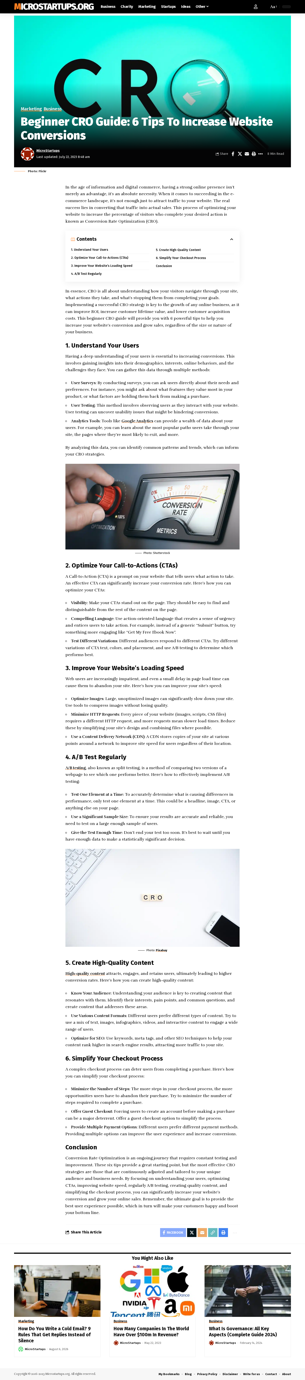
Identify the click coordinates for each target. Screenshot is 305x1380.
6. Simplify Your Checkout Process (181, 258)
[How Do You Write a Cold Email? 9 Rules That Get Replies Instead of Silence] (57, 1291)
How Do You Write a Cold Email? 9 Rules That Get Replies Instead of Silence (54, 1335)
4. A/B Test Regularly (86, 274)
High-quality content (85, 973)
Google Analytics (137, 421)
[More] (260, 153)
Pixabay (161, 950)
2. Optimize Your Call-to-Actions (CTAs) (99, 258)
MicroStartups (48, 151)
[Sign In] (255, 6)
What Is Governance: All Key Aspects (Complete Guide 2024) (243, 1332)
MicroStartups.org (54, 6)
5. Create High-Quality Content (178, 250)
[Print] (254, 153)
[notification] (264, 6)
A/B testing (75, 767)
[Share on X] (240, 153)
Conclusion (164, 266)
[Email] (247, 153)
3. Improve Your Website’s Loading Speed (101, 266)
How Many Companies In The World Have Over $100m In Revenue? (151, 1332)
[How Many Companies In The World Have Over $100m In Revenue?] (152, 1291)
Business (53, 109)
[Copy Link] (212, 1232)
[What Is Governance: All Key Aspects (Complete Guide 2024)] (248, 1291)
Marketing (31, 109)
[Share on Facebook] (233, 153)
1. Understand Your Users (89, 250)
